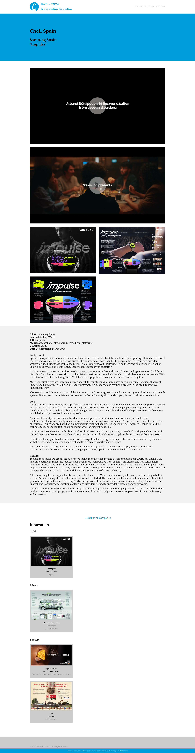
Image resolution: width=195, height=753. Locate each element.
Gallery (160, 7)
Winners (149, 7)
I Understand (123, 751)
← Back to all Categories (97, 518)
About (138, 7)
